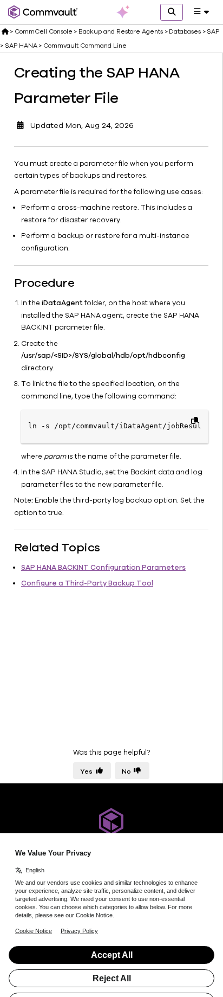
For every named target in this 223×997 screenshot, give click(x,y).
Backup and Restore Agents (120, 31)
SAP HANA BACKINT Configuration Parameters (103, 568)
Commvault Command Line (85, 45)
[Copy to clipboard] (194, 420)
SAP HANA (21, 45)
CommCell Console (44, 31)
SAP (213, 31)
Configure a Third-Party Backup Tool (87, 583)
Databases (185, 31)
